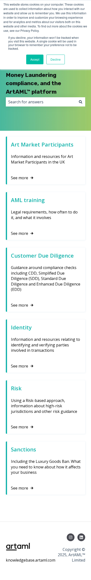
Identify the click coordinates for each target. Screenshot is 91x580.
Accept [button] (34, 59)
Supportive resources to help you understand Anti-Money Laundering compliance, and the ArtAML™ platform (41, 75)
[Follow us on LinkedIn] (81, 537)
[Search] (80, 101)
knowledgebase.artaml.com (30, 560)
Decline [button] (55, 59)
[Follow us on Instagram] (70, 537)
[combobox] (41, 101)
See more (19, 177)
